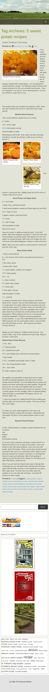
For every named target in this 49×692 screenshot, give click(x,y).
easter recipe (43, 650)
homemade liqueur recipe (24, 653)
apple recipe (5, 639)
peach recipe (5, 658)
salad (35, 657)
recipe (28, 657)
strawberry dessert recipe (12, 666)
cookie (41, 647)
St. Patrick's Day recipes (12, 663)
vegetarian (36, 669)
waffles (42, 669)
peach (41, 653)
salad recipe (41, 657)
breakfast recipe (37, 641)
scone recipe (4, 661)
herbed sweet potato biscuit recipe (14, 481)
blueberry (25, 639)
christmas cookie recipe (11, 647)
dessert (33, 650)
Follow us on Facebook (8, 534)
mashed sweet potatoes (16, 484)
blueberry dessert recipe (11, 642)
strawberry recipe (30, 666)
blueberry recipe (27, 642)
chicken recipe (22, 644)
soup (33, 661)
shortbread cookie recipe (23, 661)
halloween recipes (7, 653)
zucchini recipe (7, 671)
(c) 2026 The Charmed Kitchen (20, 682)
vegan (30, 669)
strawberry (27, 663)
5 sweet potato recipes (33, 479)
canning (4, 644)
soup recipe (39, 661)
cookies (12, 650)
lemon (37, 653)
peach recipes (17, 657)
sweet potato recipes (25, 489)
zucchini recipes (21, 671)
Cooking (14, 479)
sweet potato (12, 486)
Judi (35, 46)
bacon (12, 639)
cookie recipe (5, 650)
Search (42, 507)
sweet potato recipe (8, 669)
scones (12, 661)
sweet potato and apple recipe (29, 486)
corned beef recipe (21, 650)
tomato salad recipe (21, 669)
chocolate (30, 644)
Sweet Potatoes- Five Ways (14, 42)
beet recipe (18, 639)
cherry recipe (12, 644)
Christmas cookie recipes (30, 647)
